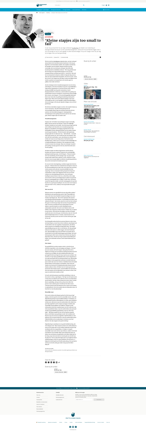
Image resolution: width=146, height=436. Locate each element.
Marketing (48, 12)
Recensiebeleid (39, 409)
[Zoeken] (83, 5)
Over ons (38, 395)
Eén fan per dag (87, 77)
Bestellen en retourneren (41, 402)
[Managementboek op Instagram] (76, 427)
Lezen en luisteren (40, 404)
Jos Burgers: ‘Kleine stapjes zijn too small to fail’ (59, 12)
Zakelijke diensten (60, 395)
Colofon (60, 422)
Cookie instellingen (78, 422)
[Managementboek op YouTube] (73, 427)
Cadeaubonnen (59, 399)
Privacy (66, 422)
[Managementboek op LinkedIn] (70, 427)
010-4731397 (107, 9)
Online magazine (42, 12)
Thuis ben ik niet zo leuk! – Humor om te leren (92, 123)
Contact (38, 397)
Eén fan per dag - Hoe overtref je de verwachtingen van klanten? (91, 131)
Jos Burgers (75, 48)
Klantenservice (40, 392)
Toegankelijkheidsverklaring (90, 422)
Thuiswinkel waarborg (41, 422)
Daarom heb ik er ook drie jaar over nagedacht (91, 157)
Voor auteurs (39, 406)
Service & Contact (100, 422)
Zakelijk (58, 392)
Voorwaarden (39, 399)
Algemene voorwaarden (52, 422)
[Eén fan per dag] (88, 68)
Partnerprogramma (40, 411)
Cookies (71, 422)
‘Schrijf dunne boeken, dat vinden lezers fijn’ (91, 106)
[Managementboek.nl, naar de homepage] (41, 6)
